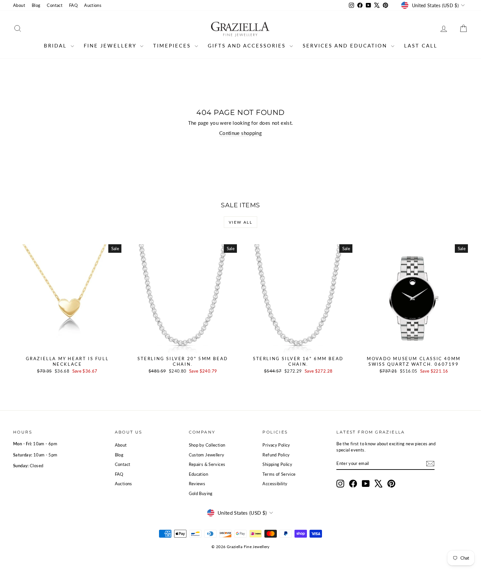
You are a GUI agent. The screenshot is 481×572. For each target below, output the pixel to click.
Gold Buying (201, 493)
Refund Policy (276, 454)
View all (240, 222)
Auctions (92, 5)
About (19, 5)
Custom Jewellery (206, 454)
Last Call (420, 45)
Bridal (56, 45)
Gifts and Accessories (248, 45)
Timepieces (173, 45)
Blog (36, 5)
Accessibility (274, 483)
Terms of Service (278, 474)
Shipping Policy (277, 464)
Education (198, 474)
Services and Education (346, 45)
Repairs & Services (207, 464)
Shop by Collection (207, 445)
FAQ (73, 5)
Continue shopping (240, 133)
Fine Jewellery (111, 45)
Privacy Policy (276, 445)
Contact (54, 5)
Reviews (197, 483)
